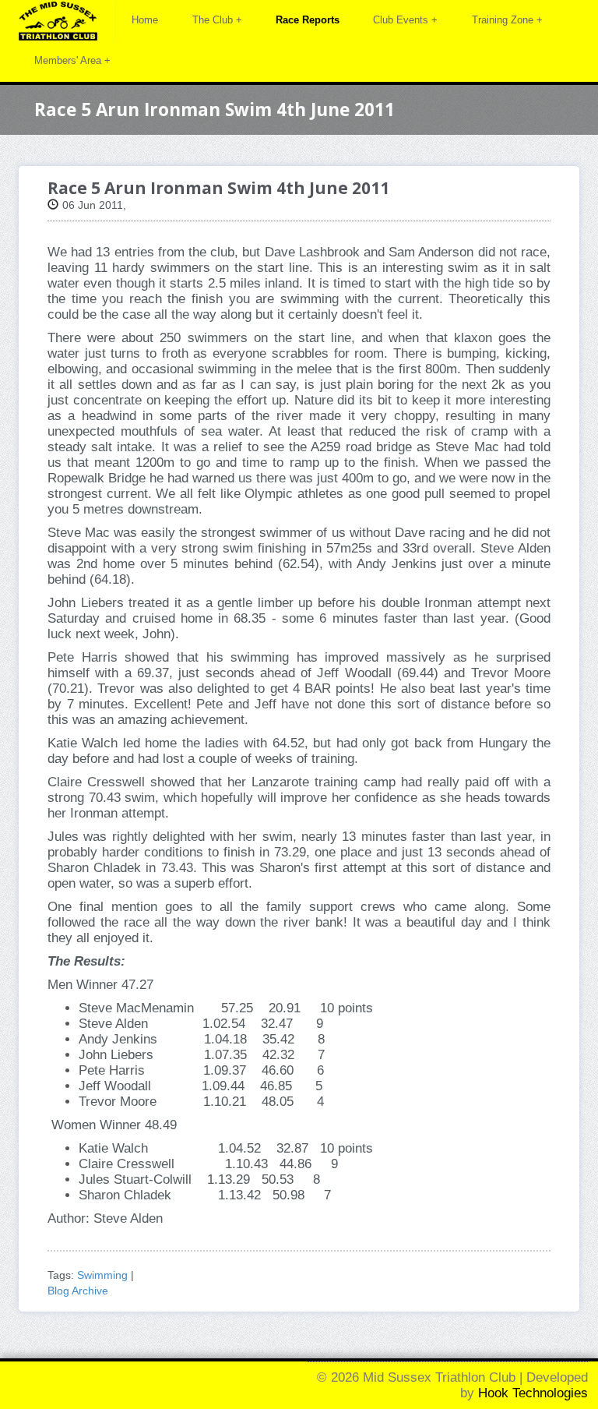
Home (145, 20)
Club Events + (405, 20)
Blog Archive (77, 1290)
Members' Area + (72, 60)
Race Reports (307, 20)
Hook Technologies (533, 1393)
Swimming (102, 1275)
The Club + (217, 20)
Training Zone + (507, 20)
